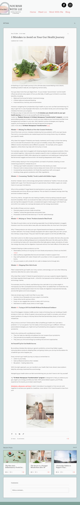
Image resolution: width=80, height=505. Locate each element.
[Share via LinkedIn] (19, 434)
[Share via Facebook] (12, 434)
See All (75, 447)
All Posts (6, 23)
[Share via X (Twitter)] (15, 434)
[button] (74, 23)
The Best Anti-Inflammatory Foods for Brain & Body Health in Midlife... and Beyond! (13, 466)
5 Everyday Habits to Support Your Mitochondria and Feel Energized (64, 466)
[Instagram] (70, 5)
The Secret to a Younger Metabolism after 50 (39, 466)
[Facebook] (64, 5)
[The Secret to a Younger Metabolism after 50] (40, 456)
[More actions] (68, 33)
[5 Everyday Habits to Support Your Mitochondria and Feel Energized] (65, 456)
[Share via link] (23, 434)
